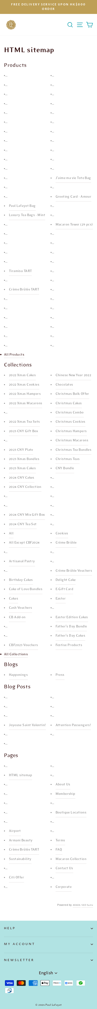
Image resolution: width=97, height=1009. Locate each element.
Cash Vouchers (20, 608)
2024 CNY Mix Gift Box (27, 515)
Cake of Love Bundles (25, 589)
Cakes (13, 598)
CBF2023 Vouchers (23, 645)
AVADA (77, 905)
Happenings (18, 675)
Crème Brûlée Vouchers (74, 571)
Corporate (64, 887)
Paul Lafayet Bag (22, 206)
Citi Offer (16, 877)
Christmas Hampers (71, 431)
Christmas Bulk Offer (72, 394)
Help (10, 928)
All (11, 533)
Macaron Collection (71, 859)
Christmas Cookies (70, 422)
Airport (15, 831)
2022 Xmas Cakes (22, 375)
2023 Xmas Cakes (22, 468)
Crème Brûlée (66, 543)
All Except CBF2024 (24, 543)
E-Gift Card (64, 589)
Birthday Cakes (21, 580)
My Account (19, 944)
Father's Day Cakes (70, 636)
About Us (63, 784)
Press (60, 675)
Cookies (62, 533)
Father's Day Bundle (71, 626)
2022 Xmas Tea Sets (24, 422)
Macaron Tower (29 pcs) (74, 224)
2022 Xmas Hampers (25, 394)
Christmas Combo (70, 412)
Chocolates (64, 385)
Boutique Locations (71, 812)
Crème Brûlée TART (24, 289)
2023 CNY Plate (21, 450)
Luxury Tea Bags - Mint (27, 215)
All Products (14, 354)
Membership (65, 794)
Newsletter (19, 960)
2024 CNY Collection (25, 487)
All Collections (16, 654)
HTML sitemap (20, 775)
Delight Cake (66, 580)
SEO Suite (87, 905)
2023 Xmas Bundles (24, 459)
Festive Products (69, 645)
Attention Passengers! (73, 725)
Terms (60, 840)
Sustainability (20, 859)
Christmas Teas (68, 459)
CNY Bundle (65, 468)
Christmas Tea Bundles (74, 450)
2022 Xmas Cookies (24, 385)
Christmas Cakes (69, 403)
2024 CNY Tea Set (23, 524)
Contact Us (64, 868)
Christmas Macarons (72, 440)
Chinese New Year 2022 (73, 375)
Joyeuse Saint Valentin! (27, 725)
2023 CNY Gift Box (23, 431)
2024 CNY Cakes (21, 478)
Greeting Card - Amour (74, 197)
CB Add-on (17, 617)
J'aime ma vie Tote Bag (73, 178)
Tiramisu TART (20, 271)
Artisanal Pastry (22, 561)
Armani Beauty (20, 840)
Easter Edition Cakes (72, 617)
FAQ (59, 849)
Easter (61, 598)
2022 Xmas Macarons (25, 403)
